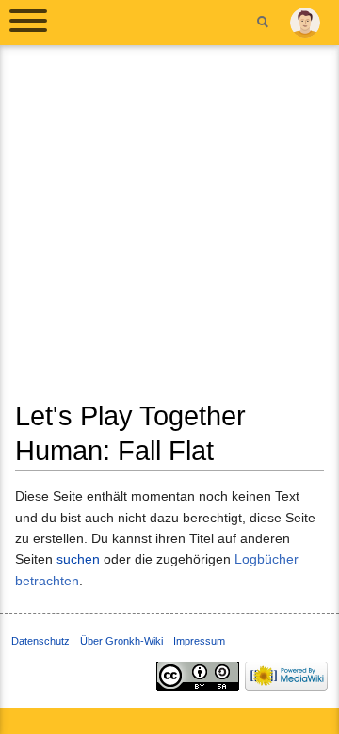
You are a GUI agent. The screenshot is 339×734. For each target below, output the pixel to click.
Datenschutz (40, 640)
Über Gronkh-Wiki (121, 640)
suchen (78, 558)
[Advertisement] (169, 229)
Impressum (199, 640)
